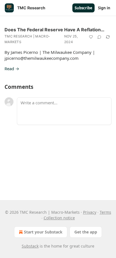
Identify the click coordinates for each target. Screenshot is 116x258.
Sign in (104, 7)
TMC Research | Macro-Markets (27, 39)
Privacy (89, 212)
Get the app (85, 232)
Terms (105, 212)
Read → (12, 68)
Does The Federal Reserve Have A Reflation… (54, 29)
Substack (30, 246)
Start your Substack (43, 232)
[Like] (91, 37)
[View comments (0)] (99, 37)
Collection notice (59, 217)
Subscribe (83, 7)
